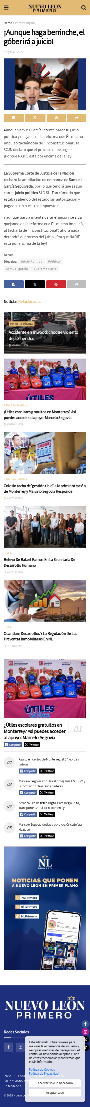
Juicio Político (31, 261)
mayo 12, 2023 (14, 52)
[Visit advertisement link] (45, 908)
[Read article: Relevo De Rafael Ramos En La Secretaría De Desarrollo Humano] (45, 527)
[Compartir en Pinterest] (56, 118)
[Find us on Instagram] (20, 1047)
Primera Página (25, 23)
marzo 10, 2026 (14, 572)
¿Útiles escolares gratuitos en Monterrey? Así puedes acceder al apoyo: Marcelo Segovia (40, 414)
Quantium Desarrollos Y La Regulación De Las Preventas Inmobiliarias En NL (40, 636)
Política (54, 261)
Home (8, 23)
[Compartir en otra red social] (76, 118)
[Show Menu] (6, 7)
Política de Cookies (42, 1070)
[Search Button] (83, 7)
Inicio (7, 1076)
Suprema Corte (45, 269)
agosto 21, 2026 (19, 345)
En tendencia (12, 1086)
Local (9, 553)
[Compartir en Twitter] (35, 118)
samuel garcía (17, 269)
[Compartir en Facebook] (14, 118)
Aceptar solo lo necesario (55, 1083)
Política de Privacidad (43, 1074)
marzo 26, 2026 (14, 498)
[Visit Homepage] (45, 8)
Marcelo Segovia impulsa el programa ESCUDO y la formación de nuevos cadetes (52, 783)
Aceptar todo (55, 1092)
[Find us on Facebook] (8, 1047)
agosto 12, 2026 (14, 424)
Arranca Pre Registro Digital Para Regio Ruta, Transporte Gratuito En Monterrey (49, 805)
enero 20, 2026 (14, 646)
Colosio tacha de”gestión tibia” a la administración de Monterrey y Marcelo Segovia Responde (45, 488)
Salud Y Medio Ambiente (20, 1081)
